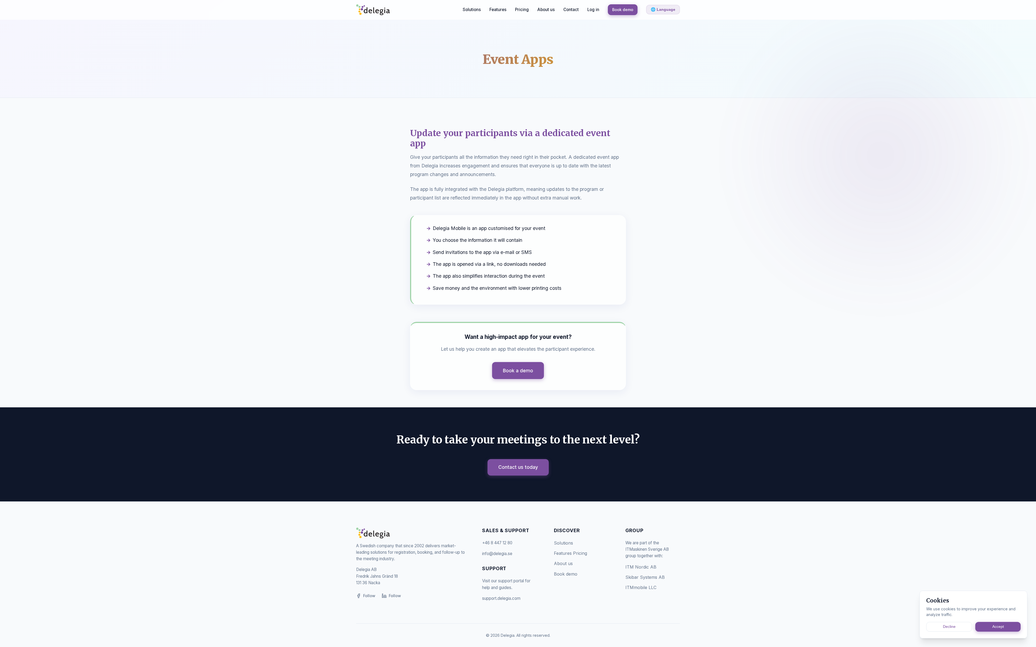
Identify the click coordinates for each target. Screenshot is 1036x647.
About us (546, 9)
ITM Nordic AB (640, 567)
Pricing (522, 9)
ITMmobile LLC (640, 587)
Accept (998, 627)
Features (497, 9)
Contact (571, 9)
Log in (593, 9)
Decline (949, 627)
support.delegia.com (501, 598)
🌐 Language (663, 9)
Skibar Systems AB (645, 577)
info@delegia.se (497, 553)
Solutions (472, 9)
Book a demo (518, 370)
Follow (369, 595)
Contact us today (518, 467)
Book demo (622, 9)
